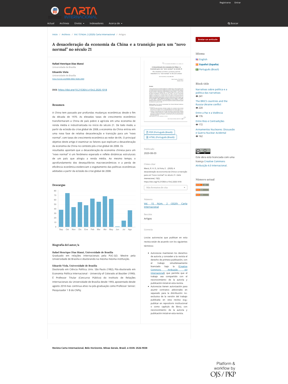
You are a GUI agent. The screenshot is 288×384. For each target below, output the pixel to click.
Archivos (64, 23)
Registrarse (225, 2)
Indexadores (97, 23)
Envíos (78, 23)
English (203, 59)
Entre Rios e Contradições (210, 121)
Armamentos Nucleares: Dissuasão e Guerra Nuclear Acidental (215, 131)
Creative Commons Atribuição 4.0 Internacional (169, 270)
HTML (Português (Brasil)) (161, 137)
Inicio (55, 34)
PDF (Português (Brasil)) (160, 132)
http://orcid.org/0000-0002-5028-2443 (68, 79)
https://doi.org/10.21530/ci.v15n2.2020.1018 (82, 89)
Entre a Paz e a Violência (209, 112)
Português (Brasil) (209, 69)
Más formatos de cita (157, 187)
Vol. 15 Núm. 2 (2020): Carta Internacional (94, 34)
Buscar (234, 23)
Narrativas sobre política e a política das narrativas (211, 91)
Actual (50, 23)
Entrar (237, 2)
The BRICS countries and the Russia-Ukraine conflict (212, 102)
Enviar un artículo (208, 39)
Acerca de (114, 23)
